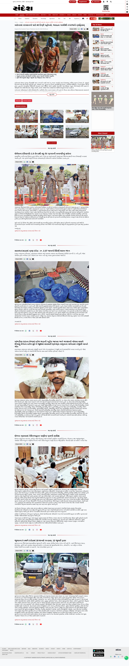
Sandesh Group (52, 652)
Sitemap (33, 652)
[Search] (111, 1)
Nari (65, 18)
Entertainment (100, 14)
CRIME (85, 14)
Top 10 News (97, 24)
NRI (70, 18)
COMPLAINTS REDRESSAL (80, 652)
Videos (20, 18)
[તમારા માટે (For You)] (87, 18)
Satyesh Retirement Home (64, 652)
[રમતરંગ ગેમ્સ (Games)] (83, 18)
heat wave (18, 100)
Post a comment (52, 142)
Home (16, 14)
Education (35, 18)
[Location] (107, 1)
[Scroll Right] (80, 19)
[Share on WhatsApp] (126, 658)
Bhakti (107, 14)
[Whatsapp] (127, 1)
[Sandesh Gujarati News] (24, 8)
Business (62, 14)
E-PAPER (73, 1)
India (49, 14)
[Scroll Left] (15, 19)
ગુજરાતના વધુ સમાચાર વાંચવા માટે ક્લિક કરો (27, 231)
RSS (27, 652)
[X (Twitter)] (84, 29)
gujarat (21, 22)
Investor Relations (7, 652)
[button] (44, 14)
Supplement (83, 1)
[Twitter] (127, 7)
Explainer (27, 18)
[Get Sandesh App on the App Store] (99, 655)
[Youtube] (127, 12)
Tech (59, 18)
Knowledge (43, 18)
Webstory (55, 14)
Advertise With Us (19, 652)
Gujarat (22, 14)
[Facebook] (127, 4)
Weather (43, 14)
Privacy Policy (41, 652)
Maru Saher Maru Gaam (32, 14)
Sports (80, 14)
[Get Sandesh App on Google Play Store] (99, 651)
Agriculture (52, 18)
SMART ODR (4, 654)
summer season (27, 100)
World (69, 14)
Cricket (74, 14)
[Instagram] (127, 9)
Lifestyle (90, 14)
